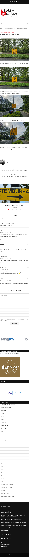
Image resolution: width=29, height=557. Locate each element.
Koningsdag (3, 428)
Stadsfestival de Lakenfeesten (7, 484)
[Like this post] (13, 155)
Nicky (2, 515)
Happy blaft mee (4, 425)
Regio (2, 475)
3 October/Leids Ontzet (10, 28)
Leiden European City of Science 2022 (9, 437)
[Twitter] (12, 1)
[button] (1, 197)
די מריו (1, 230)
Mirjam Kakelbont (5, 522)
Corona (2, 416)
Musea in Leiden (4, 449)
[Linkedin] (14, 1)
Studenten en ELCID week (6, 487)
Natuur (2, 455)
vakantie (3, 490)
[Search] (27, 24)
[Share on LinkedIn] (19, 155)
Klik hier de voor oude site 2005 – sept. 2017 (9, 353)
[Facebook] (10, 1)
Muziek (2, 452)
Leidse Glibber (6, 554)
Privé (2, 472)
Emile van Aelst (9, 36)
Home (1, 28)
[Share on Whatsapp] (20, 155)
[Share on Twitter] (16, 155)
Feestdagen (3, 422)
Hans (1, 219)
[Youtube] (16, 1)
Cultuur (2, 419)
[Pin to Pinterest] (17, 155)
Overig (2, 463)
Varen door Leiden (5, 493)
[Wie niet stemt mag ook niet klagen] (14, 193)
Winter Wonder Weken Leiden (7, 496)
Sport (2, 481)
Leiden (2, 434)
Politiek (2, 466)
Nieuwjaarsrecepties (5, 458)
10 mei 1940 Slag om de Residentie (8, 404)
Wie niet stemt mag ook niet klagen (14, 205)
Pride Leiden (3, 469)
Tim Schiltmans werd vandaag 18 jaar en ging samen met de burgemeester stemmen (13, 516)
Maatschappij (4, 446)
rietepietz (3, 267)
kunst (2, 431)
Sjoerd (2, 511)
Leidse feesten (4, 443)
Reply (28, 218)
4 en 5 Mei (3, 410)
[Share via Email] (23, 155)
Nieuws (2, 461)
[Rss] (18, 1)
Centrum (3, 413)
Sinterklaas (3, 478)
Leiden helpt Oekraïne (6, 440)
